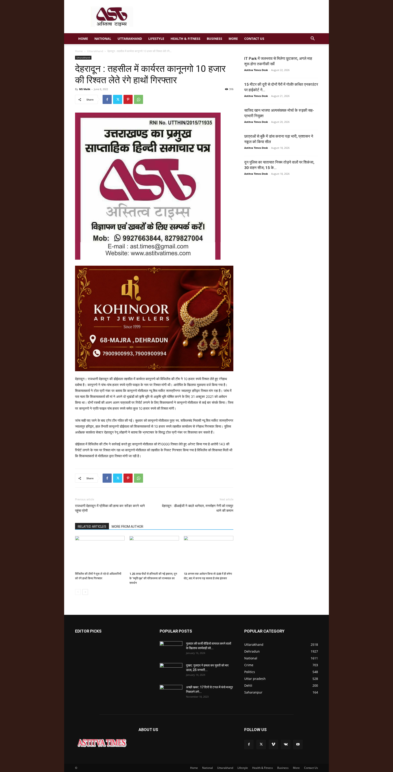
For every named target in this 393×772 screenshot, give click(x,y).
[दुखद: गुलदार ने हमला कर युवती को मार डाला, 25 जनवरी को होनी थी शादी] (171, 671)
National (102, 38)
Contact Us (254, 38)
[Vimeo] (273, 744)
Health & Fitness (185, 38)
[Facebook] (107, 99)
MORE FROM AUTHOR (127, 526)
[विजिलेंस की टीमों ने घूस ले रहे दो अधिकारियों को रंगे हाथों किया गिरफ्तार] (100, 553)
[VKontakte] (285, 744)
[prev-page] (78, 592)
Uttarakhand (130, 38)
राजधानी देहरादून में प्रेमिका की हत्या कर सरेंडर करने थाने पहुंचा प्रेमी (110, 508)
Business (214, 38)
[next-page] (85, 592)
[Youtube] (297, 744)
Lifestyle (156, 38)
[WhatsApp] (138, 99)
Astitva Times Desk (256, 70)
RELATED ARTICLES (92, 526)
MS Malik (84, 89)
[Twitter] (117, 99)
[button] (312, 39)
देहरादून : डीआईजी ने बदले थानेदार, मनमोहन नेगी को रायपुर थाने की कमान (197, 508)
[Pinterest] (128, 99)
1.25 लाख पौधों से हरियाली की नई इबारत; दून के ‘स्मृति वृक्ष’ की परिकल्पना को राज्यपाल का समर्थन (153, 578)
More (233, 38)
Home (83, 38)
